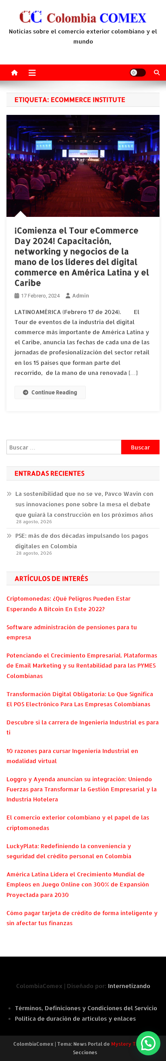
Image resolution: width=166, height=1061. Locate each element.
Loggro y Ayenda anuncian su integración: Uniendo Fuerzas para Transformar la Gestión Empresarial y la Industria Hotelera (81, 789)
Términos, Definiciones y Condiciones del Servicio (86, 1008)
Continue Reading (54, 392)
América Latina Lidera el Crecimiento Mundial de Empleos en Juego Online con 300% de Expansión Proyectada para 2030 (77, 884)
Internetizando (129, 985)
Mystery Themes (131, 1044)
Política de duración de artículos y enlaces (75, 1018)
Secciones (85, 1052)
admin (80, 295)
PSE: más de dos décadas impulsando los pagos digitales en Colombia (81, 540)
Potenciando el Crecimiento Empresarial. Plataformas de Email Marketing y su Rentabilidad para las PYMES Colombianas (81, 665)
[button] (148, 1043)
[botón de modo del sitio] (138, 73)
